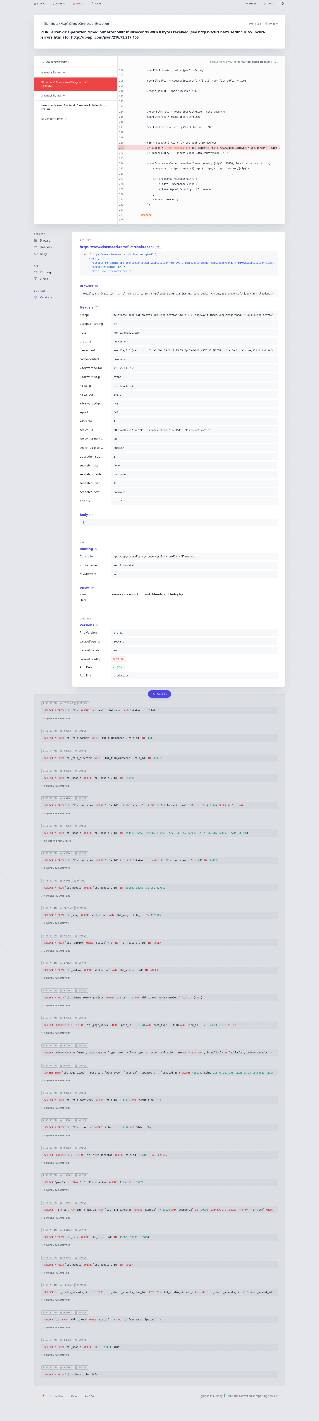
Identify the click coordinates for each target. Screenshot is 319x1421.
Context (39, 290)
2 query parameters (57, 718)
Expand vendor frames (57, 61)
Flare (230, 1396)
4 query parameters (57, 895)
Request (39, 234)
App (36, 265)
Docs (74, 1395)
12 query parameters (58, 841)
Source (58, 1395)
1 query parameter (56, 786)
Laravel (89, 1395)
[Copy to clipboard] (273, 254)
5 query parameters (57, 1080)
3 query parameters (57, 1033)
